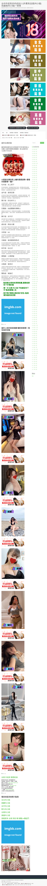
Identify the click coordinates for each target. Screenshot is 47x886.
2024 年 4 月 (34, 199)
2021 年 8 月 (34, 261)
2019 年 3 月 (34, 319)
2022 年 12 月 (35, 229)
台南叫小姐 (5, 812)
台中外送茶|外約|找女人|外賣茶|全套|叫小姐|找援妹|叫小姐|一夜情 (21, 4)
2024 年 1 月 (34, 205)
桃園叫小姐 (5, 803)
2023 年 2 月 (34, 225)
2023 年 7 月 (34, 215)
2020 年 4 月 (34, 293)
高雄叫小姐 (5, 815)
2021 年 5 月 (34, 267)
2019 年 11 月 (35, 303)
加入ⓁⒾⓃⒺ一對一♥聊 (33, 127)
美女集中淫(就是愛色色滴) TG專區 (17, 127)
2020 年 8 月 (34, 285)
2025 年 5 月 (34, 173)
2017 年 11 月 (35, 351)
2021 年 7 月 (34, 263)
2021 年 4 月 (34, 269)
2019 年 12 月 (35, 301)
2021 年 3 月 (34, 271)
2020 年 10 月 (35, 281)
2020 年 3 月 (34, 295)
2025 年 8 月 (34, 167)
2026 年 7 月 (34, 151)
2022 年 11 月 (35, 231)
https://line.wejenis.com (13, 782)
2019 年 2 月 (34, 321)
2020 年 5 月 (34, 291)
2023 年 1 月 (34, 227)
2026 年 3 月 (34, 159)
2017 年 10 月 (35, 353)
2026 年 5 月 (34, 155)
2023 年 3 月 (34, 223)
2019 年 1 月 (34, 323)
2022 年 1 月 (34, 251)
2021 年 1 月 (34, 275)
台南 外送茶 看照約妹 (9, 777)
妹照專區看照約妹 (14, 132)
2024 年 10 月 (35, 187)
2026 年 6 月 (34, 153)
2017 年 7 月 (34, 359)
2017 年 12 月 (35, 349)
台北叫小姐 (5, 800)
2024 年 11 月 (35, 185)
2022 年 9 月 (34, 235)
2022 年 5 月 (34, 243)
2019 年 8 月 (34, 309)
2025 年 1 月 (34, 181)
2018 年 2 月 (34, 345)
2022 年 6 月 (34, 241)
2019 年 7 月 (34, 311)
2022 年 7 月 (34, 239)
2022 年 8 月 (34, 237)
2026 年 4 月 (34, 157)
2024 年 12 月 (35, 183)
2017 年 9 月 (34, 355)
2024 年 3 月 (34, 201)
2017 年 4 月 (34, 365)
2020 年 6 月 (34, 289)
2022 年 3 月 (34, 247)
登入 (3, 132)
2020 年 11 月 (35, 279)
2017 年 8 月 (34, 357)
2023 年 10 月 (35, 209)
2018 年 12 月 (35, 325)
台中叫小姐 (5, 806)
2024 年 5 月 (34, 197)
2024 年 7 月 (34, 193)
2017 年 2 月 (34, 369)
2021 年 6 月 (34, 265)
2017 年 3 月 (34, 367)
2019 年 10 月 (35, 305)
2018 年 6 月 (34, 337)
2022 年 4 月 (34, 245)
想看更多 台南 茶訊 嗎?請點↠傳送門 (15, 818)
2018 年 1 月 (34, 347)
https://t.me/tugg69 (10, 789)
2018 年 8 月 (34, 333)
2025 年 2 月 (34, 179)
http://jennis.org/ (13, 785)
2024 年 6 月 (34, 195)
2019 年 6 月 (34, 313)
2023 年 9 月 (34, 211)
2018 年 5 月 (34, 339)
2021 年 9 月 (34, 259)
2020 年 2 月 (34, 297)
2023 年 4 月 (34, 221)
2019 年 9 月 (34, 307)
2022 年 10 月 (35, 233)
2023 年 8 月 (34, 213)
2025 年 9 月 (34, 165)
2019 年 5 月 (34, 315)
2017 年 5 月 (34, 363)
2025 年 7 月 (34, 169)
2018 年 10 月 (35, 329)
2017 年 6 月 (34, 361)
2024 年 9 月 (34, 189)
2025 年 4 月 (34, 175)
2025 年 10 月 (35, 163)
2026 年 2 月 (34, 161)
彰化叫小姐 (5, 809)
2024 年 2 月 (34, 203)
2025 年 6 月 (34, 171)
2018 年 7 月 (34, 335)
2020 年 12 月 (35, 277)
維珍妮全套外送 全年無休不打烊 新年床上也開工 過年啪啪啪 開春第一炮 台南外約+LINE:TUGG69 (15, 149)
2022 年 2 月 (34, 249)
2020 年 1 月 (34, 299)
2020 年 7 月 (34, 287)
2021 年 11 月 (35, 255)
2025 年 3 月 (34, 177)
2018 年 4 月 (34, 341)
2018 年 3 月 (34, 343)
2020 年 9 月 (34, 283)
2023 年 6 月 (34, 217)
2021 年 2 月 (34, 273)
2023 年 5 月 (34, 219)
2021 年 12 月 (35, 253)
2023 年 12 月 (35, 207)
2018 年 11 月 (35, 327)
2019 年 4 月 (34, 317)
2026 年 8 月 (34, 149)
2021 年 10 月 (35, 257)
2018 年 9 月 (34, 331)
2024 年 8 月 (34, 191)
